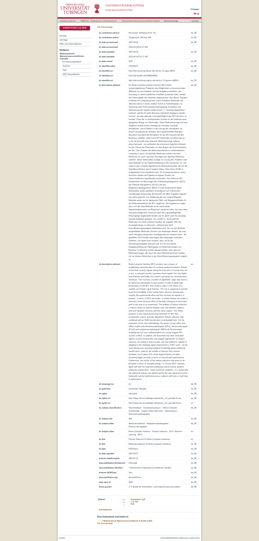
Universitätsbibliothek (169, 538)
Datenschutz (194, 538)
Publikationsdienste (68, 21)
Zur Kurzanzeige (105, 27)
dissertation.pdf (138, 499)
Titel (64, 70)
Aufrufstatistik (105, 510)
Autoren (66, 66)
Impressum (183, 538)
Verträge (64, 40)
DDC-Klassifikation (71, 74)
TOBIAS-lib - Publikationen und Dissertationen (98, 21)
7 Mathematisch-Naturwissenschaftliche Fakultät (140, 21)
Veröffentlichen (74, 28)
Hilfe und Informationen (71, 44)
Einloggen (195, 9)
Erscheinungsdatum (72, 62)
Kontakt (63, 36)
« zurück (194, 21)
